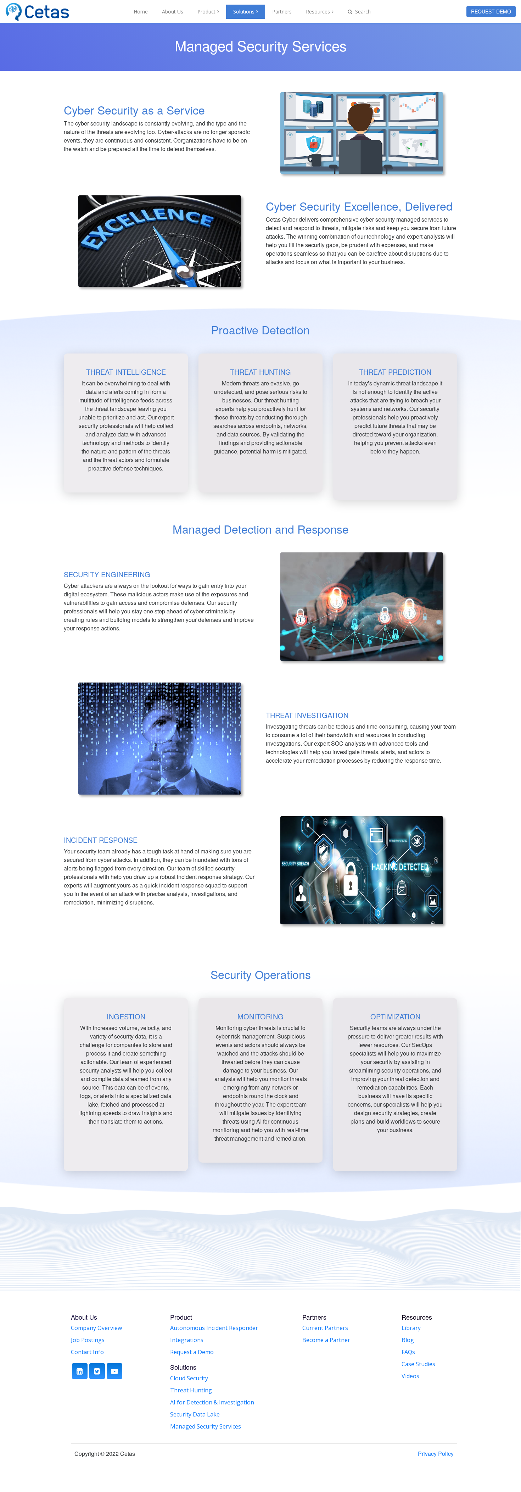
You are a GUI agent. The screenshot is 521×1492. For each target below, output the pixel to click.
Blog (408, 1340)
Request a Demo (192, 1352)
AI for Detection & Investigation (212, 1402)
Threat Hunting (191, 1390)
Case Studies (418, 1364)
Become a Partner (326, 1340)
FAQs (408, 1352)
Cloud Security (189, 1378)
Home (141, 11)
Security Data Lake (195, 1414)
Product (206, 11)
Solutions (243, 11)
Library (411, 1328)
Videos (410, 1376)
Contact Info (87, 1352)
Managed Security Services (205, 1426)
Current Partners (325, 1328)
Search (362, 11)
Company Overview (96, 1328)
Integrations (186, 1340)
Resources (318, 11)
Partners (282, 11)
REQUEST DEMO (491, 11)
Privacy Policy (436, 1453)
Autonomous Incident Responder (214, 1328)
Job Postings (88, 1340)
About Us (172, 11)
